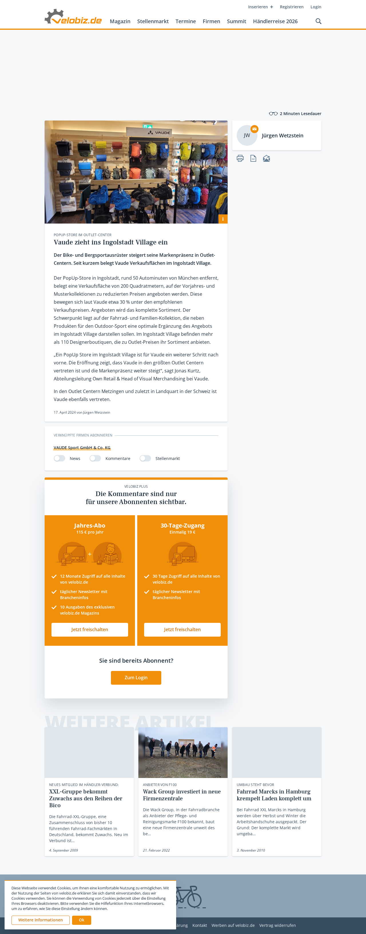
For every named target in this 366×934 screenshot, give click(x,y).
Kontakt (199, 925)
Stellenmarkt (153, 21)
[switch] (59, 458)
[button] (81, 920)
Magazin (120, 21)
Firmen (211, 21)
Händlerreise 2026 (275, 21)
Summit (236, 21)
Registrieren (292, 6)
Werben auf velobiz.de (233, 925)
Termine (186, 21)
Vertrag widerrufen (277, 925)
